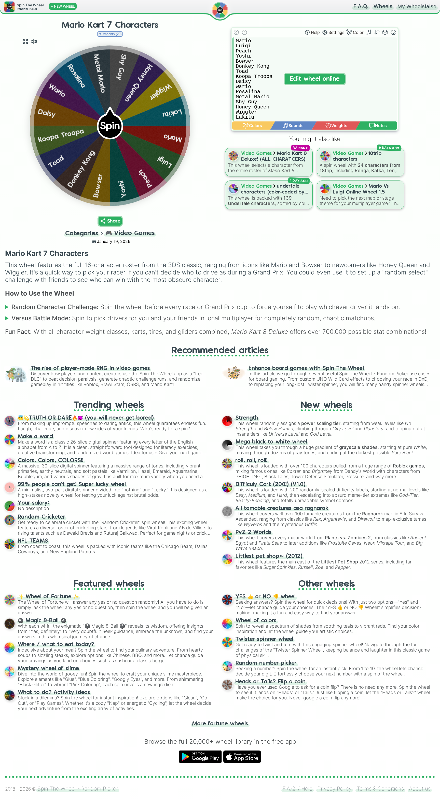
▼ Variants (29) (110, 34)
